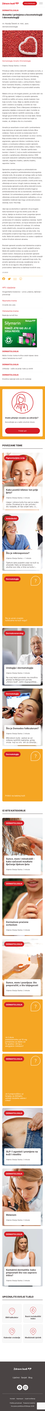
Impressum (19, 1398)
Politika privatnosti (16, 1403)
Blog (30, 1377)
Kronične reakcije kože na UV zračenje (16, 379)
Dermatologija (10, 10)
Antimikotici (11, 518)
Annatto (16, 61)
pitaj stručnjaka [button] (29, 3)
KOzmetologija (25, 61)
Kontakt (12, 1398)
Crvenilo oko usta (8, 305)
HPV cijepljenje (8, 287)
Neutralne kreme (9, 300)
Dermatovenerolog (14, 633)
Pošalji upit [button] (22, 431)
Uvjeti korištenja (30, 1398)
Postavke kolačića (29, 1403)
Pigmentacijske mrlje (15, 457)
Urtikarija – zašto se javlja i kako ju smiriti (17, 368)
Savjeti (24, 1377)
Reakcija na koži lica (10, 315)
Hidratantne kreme (10, 311)
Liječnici (16, 1377)
